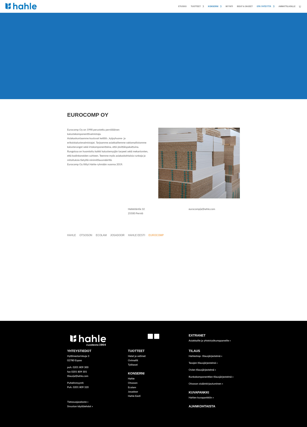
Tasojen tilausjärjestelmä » (203, 363)
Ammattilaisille (287, 6)
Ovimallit (133, 360)
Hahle (71, 235)
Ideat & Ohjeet (245, 6)
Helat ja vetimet (137, 356)
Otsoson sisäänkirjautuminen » (206, 383)
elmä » (205, 356)
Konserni (213, 6)
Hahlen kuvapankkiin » (201, 397)
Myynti (229, 6)
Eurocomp (156, 235)
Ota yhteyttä (264, 6)
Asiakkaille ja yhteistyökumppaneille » (210, 340)
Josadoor (117, 235)
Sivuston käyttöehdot (79, 406)
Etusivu (182, 6)
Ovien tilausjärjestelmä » (202, 370)
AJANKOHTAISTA (202, 406)
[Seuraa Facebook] (150, 336)
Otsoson (85, 235)
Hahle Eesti (134, 396)
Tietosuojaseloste (77, 402)
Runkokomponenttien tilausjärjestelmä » (211, 377)
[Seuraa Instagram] (156, 336)
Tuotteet (196, 6)
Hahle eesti (136, 235)
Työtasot (133, 364)
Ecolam (101, 235)
